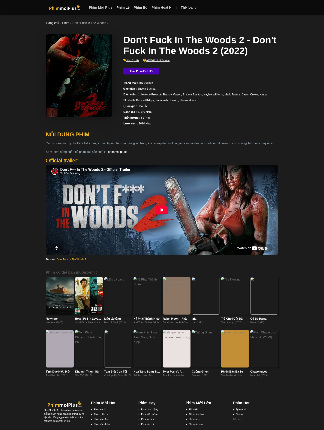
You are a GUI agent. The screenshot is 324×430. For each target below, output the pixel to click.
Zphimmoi (241, 409)
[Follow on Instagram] (266, 7)
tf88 (235, 424)
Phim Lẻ (123, 7)
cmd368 (254, 424)
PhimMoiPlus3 (51, 410)
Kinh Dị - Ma (133, 60)
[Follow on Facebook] (261, 7)
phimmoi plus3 (118, 151)
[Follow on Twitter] (270, 7)
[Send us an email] (275, 7)
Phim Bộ (140, 7)
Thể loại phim (191, 7)
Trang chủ (52, 23)
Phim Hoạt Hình (164, 7)
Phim (65, 23)
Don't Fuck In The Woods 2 (71, 259)
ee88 (253, 428)
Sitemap (240, 414)
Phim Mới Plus (100, 7)
